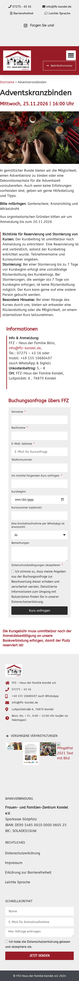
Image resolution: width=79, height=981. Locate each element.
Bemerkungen (20, 542)
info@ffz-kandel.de (25, 348)
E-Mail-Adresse (22, 443)
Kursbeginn (18, 491)
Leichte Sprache (17, 882)
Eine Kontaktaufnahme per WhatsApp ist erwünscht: (37, 525)
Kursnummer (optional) (26, 507)
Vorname (17, 411)
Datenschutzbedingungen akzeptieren (36, 565)
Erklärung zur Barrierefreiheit (28, 872)
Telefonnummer (21, 459)
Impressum (14, 863)
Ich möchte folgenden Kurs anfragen (35, 475)
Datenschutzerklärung (22, 853)
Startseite (7, 82)
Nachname (18, 427)
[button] (71, 55)
